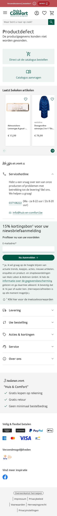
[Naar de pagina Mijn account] (36, 13)
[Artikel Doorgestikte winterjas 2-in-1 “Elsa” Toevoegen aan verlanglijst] (52, 99)
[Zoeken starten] (51, 22)
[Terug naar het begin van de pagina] (54, 493)
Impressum (20, 498)
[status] (25, 22)
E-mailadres (9, 243)
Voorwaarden (18, 504)
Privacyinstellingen (29, 510)
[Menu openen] (5, 13)
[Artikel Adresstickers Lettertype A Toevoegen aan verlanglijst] (25, 99)
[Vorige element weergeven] (4, 151)
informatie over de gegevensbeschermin (27, 281)
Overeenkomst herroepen (28, 493)
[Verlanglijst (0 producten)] (44, 13)
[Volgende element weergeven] (52, 151)
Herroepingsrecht (37, 504)
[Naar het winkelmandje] (51, 13)
